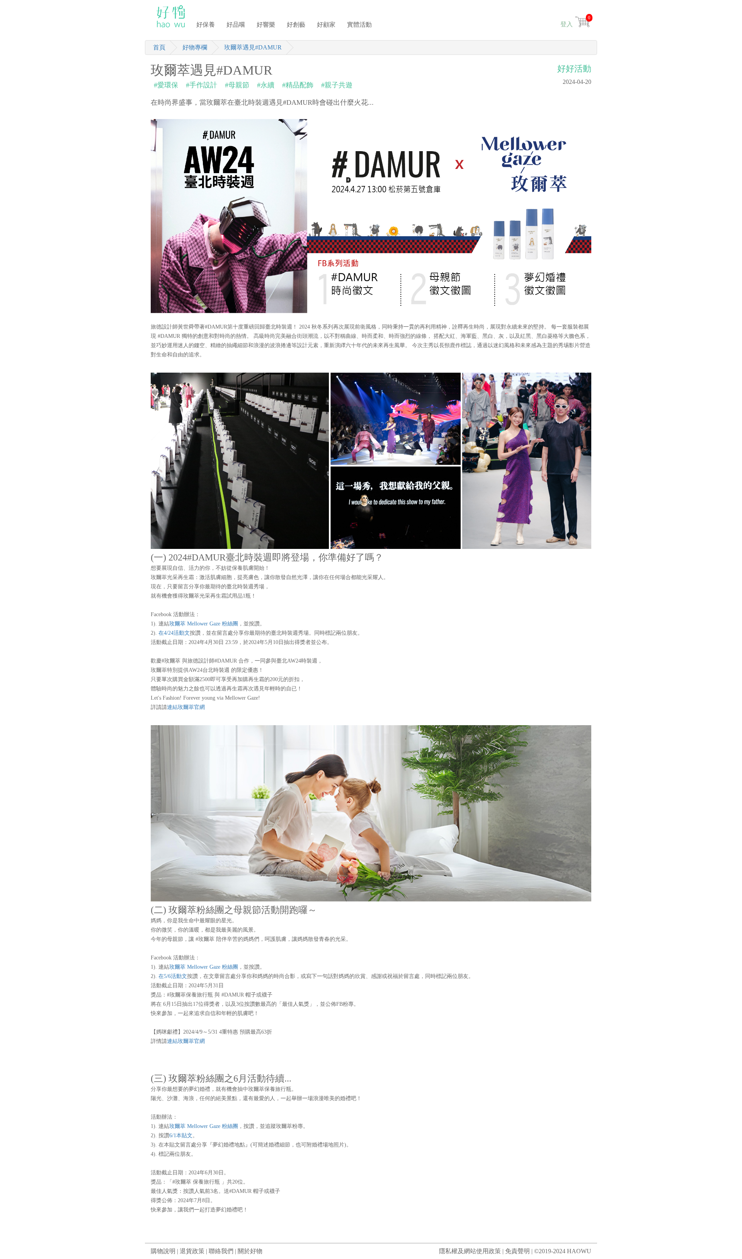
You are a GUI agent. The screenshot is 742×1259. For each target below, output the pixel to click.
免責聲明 (517, 1251)
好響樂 (266, 24)
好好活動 (574, 68)
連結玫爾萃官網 (186, 707)
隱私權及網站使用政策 (470, 1251)
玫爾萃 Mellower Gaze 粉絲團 (203, 624)
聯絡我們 (221, 1251)
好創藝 (296, 24)
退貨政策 (192, 1251)
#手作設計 (201, 85)
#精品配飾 (297, 85)
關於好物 (250, 1251)
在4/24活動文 (174, 633)
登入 (566, 24)
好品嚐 (235, 24)
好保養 (205, 24)
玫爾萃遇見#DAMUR (253, 47)
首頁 (159, 47)
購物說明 (163, 1251)
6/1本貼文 (180, 1135)
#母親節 (237, 85)
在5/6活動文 (172, 976)
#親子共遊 (336, 85)
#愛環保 (166, 85)
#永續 (265, 85)
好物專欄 (194, 47)
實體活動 (359, 24)
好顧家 (326, 24)
